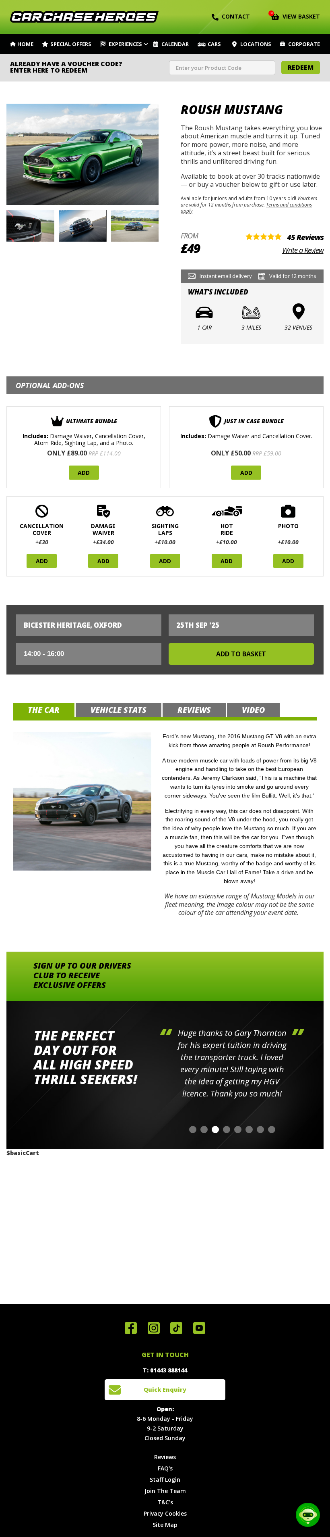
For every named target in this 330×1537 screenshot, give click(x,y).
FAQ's (165, 1468)
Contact (236, 16)
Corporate (304, 44)
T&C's (165, 1502)
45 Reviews (305, 237)
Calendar (175, 44)
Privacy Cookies (165, 1513)
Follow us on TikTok (176, 1328)
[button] (192, 1129)
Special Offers (70, 44)
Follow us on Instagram (154, 1328)
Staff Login (165, 1479)
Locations (255, 44)
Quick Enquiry (165, 1389)
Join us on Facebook (131, 1328)
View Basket (295, 15)
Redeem (301, 67)
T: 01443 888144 (165, 1370)
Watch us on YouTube (199, 1328)
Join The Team (165, 1491)
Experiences (125, 44)
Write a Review (303, 250)
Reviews (165, 1457)
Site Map (165, 1525)
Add (84, 472)
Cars (214, 44)
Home (25, 44)
